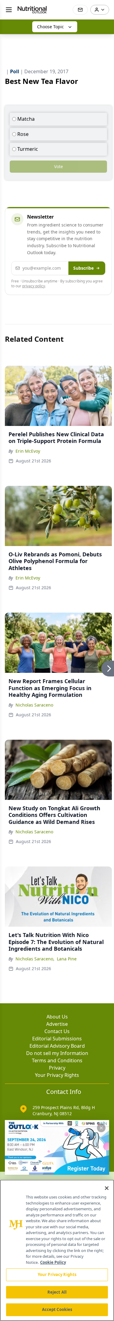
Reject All (57, 1292)
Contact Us (57, 1031)
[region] (57, 1250)
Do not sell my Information (57, 1053)
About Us (57, 1016)
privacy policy (33, 286)
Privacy (57, 1067)
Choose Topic (50, 26)
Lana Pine (67, 959)
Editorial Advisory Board (57, 1046)
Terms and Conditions (57, 1060)
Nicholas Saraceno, (35, 959)
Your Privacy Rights (57, 1075)
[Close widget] (101, 1128)
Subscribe (83, 268)
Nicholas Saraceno (34, 705)
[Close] (106, 1188)
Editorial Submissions (57, 1038)
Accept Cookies (57, 1309)
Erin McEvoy (28, 451)
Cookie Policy (53, 1262)
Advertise (57, 1024)
